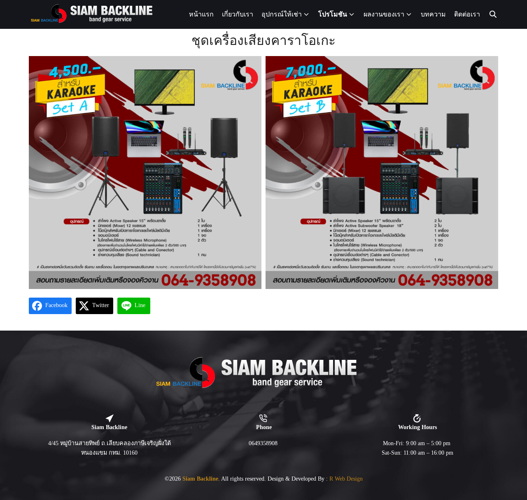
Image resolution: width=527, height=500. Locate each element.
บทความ (433, 14)
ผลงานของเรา (384, 14)
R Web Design (346, 478)
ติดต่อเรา (467, 14)
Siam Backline (200, 478)
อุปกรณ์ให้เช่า (281, 14)
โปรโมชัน (332, 14)
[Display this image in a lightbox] (145, 172)
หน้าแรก (201, 14)
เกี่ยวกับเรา (237, 14)
